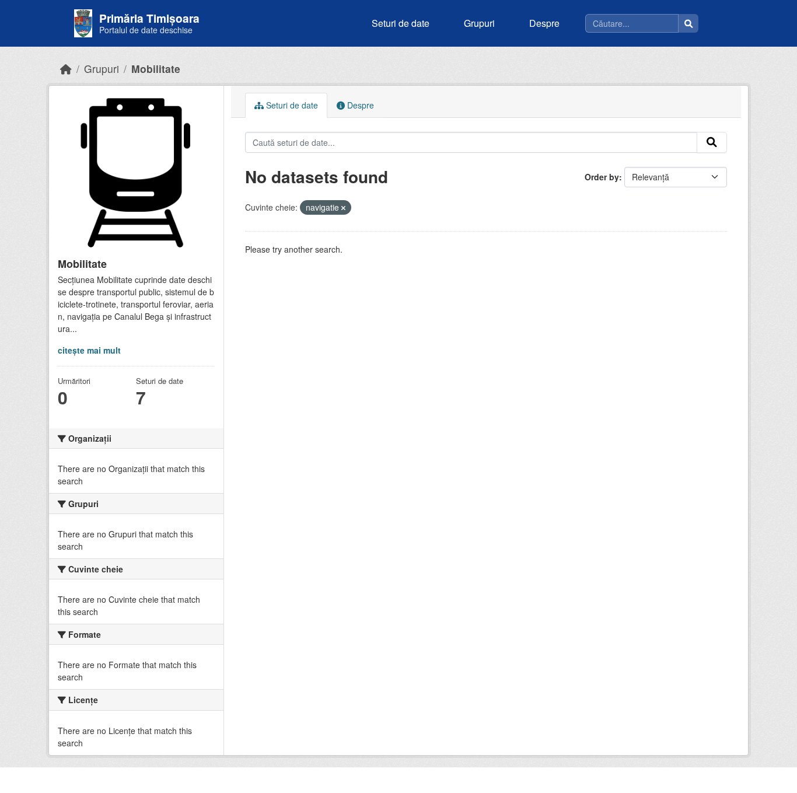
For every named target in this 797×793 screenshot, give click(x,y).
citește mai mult (89, 350)
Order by (602, 177)
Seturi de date (400, 23)
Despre (544, 23)
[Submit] (712, 142)
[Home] (66, 68)
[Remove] (343, 207)
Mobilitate (155, 68)
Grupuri (479, 23)
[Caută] (688, 23)
